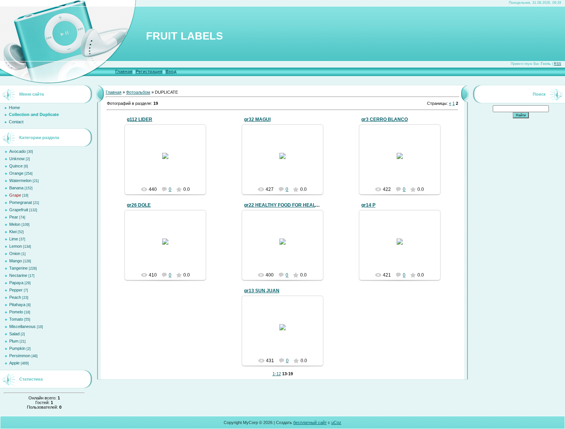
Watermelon (20, 180)
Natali (169, 162)
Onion (14, 253)
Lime (13, 239)
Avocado (17, 151)
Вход (171, 71)
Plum (13, 341)
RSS (557, 64)
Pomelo (16, 312)
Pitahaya (17, 304)
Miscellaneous (22, 326)
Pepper (16, 290)
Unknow (17, 158)
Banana (16, 188)
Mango (15, 260)
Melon (14, 224)
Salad (14, 333)
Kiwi (13, 231)
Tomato (16, 319)
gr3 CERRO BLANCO (384, 119)
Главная (123, 71)
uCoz (336, 422)
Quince (16, 166)
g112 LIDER (139, 119)
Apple (14, 363)
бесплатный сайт (310, 422)
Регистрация (149, 71)
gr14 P (368, 205)
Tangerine (18, 268)
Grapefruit (18, 209)
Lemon (15, 246)
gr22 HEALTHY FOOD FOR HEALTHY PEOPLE (294, 205)
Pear (13, 217)
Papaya (16, 282)
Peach (15, 297)
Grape (15, 195)
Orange (16, 173)
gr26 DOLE (139, 205)
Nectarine (18, 275)
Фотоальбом (138, 92)
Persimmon (19, 355)
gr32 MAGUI (257, 119)
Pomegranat (20, 202)
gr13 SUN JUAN (261, 290)
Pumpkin (17, 348)
